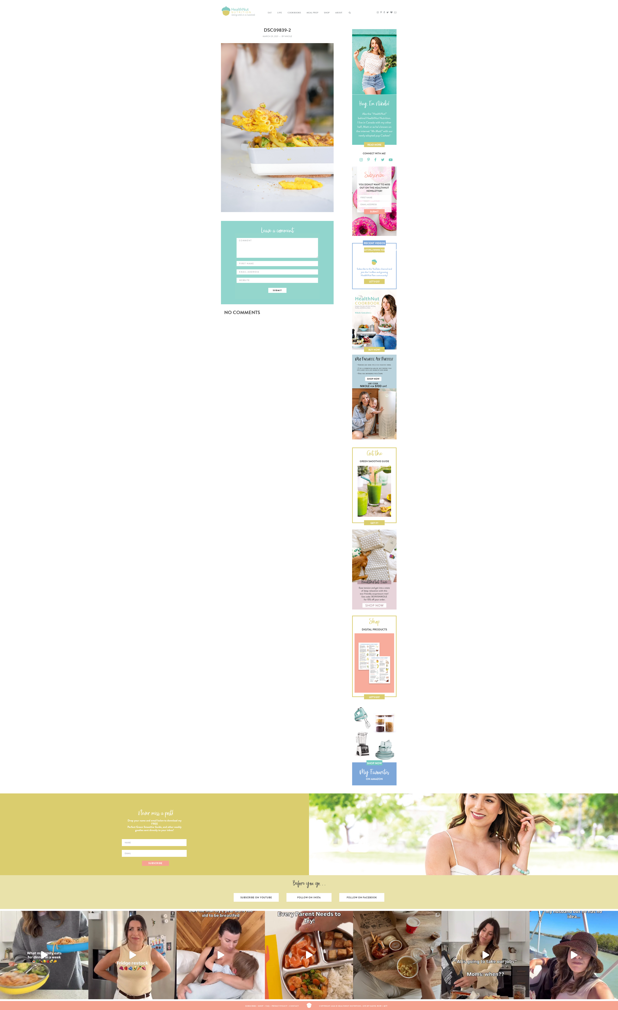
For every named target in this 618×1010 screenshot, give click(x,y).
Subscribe (250, 1006)
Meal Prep (312, 12)
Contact (294, 1006)
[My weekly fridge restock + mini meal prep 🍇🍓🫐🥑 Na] (132, 955)
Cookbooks (294, 12)
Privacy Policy (279, 1006)
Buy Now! (374, 350)
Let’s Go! (374, 281)
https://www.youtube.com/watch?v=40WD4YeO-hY (374, 250)
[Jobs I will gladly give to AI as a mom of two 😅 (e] (485, 955)
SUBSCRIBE (155, 863)
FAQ (268, 1006)
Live (279, 12)
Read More (374, 145)
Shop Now (374, 763)
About (338, 12)
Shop (327, 12)
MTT (386, 1006)
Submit (374, 211)
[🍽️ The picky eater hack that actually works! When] (309, 955)
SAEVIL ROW (376, 1006)
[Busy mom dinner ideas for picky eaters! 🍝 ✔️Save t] (44, 955)
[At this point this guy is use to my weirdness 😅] (574, 955)
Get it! (374, 523)
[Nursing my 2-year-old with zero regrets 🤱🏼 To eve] (221, 955)
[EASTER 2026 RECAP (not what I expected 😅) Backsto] (397, 955)
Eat (270, 12)
